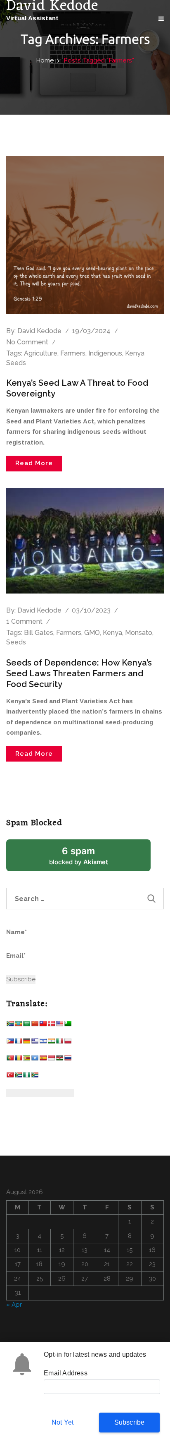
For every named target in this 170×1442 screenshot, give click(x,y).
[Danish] (51, 1025)
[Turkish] (10, 1077)
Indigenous (105, 353)
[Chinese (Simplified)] (34, 1025)
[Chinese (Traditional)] (43, 1025)
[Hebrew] (43, 1043)
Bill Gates (38, 633)
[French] (18, 1043)
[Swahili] (59, 1060)
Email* (16, 955)
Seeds (16, 642)
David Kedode (39, 331)
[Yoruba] (26, 1077)
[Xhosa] (18, 1077)
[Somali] (34, 1060)
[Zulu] (34, 1077)
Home (45, 60)
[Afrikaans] (10, 1025)
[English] (59, 1025)
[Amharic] (18, 1025)
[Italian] (59, 1043)
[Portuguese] (10, 1060)
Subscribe (129, 1422)
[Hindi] (51, 1043)
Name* (16, 932)
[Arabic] (26, 1025)
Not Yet (62, 1422)
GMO (92, 633)
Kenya (112, 633)
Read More (34, 463)
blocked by (88, 858)
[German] (26, 1043)
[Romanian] (18, 1060)
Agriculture (40, 353)
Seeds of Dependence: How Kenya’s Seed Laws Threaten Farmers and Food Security (79, 673)
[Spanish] (43, 1060)
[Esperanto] (67, 1025)
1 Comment (24, 621)
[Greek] (34, 1043)
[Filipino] (10, 1043)
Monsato (138, 633)
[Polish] (67, 1043)
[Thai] (67, 1060)
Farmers (72, 353)
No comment (27, 342)
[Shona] (26, 1060)
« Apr (14, 1304)
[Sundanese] (51, 1060)
